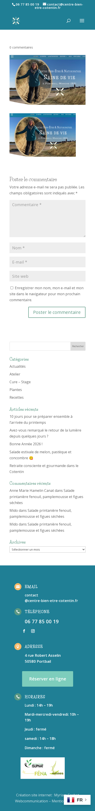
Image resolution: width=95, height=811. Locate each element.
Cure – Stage (20, 381)
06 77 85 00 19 (42, 621)
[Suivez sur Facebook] (24, 631)
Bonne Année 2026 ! (26, 444)
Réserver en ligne (47, 679)
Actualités (18, 366)
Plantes (16, 389)
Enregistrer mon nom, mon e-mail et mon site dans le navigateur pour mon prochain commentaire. (47, 293)
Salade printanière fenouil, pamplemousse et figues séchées (46, 496)
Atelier (15, 374)
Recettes (17, 397)
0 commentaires (21, 47)
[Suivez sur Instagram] (32, 631)
